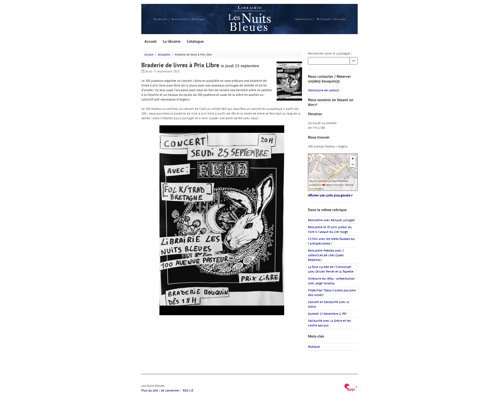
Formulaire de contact (323, 90)
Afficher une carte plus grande (329, 195)
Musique (314, 346)
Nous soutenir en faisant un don (330, 102)
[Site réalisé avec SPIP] (351, 387)
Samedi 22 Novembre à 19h (327, 313)
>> (353, 60)
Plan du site (149, 390)
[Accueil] (249, 19)
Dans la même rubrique (327, 209)
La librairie (171, 41)
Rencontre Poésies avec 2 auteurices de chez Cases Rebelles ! (326, 255)
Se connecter (170, 390)
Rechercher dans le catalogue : (330, 53)
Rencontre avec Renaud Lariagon (331, 220)
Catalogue (195, 41)
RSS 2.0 (187, 390)
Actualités (164, 54)
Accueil (150, 41)
